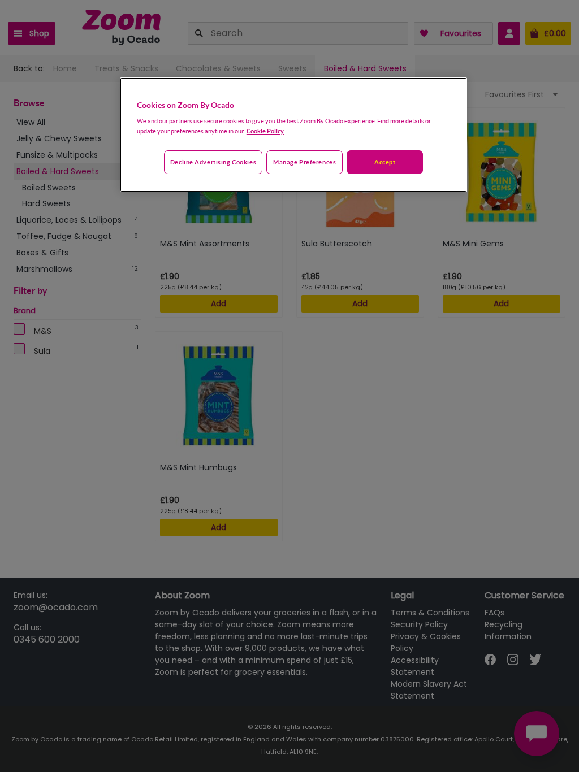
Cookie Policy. (265, 131)
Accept (384, 162)
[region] (293, 135)
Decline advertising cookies (213, 162)
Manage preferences (304, 162)
